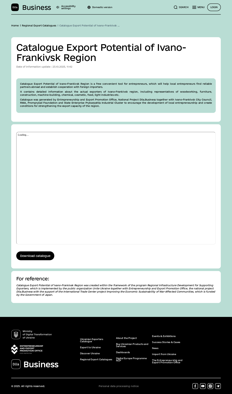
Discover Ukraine (90, 353)
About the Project (126, 338)
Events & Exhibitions (164, 336)
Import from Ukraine (164, 354)
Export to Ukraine (90, 347)
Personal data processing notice (119, 386)
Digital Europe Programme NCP (131, 359)
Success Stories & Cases (166, 342)
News (155, 348)
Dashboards (123, 352)
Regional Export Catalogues (96, 359)
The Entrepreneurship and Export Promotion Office (167, 361)
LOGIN (214, 7)
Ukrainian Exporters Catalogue (91, 340)
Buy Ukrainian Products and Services (132, 345)
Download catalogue (35, 256)
